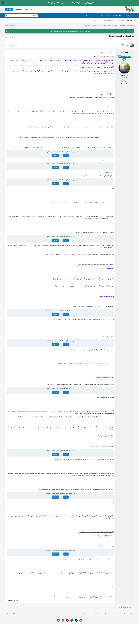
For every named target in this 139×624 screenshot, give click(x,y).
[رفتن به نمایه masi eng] (132, 45)
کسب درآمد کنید (91, 16)
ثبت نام (9, 9)
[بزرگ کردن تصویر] (97, 67)
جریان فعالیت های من (107, 20)
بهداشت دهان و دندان (114, 46)
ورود (66, 156)
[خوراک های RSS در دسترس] (7, 613)
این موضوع (14, 16)
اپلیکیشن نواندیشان (104, 16)
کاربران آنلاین (119, 20)
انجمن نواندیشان (116, 16)
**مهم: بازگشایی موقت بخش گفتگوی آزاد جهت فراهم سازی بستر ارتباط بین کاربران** (71, 3)
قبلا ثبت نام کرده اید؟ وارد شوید (23, 9)
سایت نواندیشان (128, 16)
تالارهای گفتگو (130, 20)
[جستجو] (7, 15)
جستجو (95, 20)
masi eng (122, 44)
